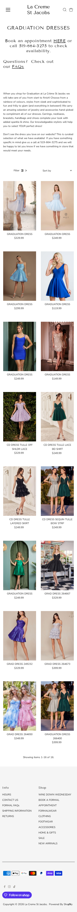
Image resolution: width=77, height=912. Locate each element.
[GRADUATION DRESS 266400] (57, 706)
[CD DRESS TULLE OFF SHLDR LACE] (19, 416)
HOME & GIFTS (47, 832)
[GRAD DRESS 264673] (57, 635)
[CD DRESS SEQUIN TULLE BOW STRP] (57, 491)
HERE (59, 40)
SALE (41, 838)
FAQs (18, 66)
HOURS (6, 794)
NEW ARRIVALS (47, 843)
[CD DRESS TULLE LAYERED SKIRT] (19, 491)
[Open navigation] (11, 9)
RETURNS (8, 816)
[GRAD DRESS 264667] (57, 565)
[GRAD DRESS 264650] (19, 706)
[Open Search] (64, 9)
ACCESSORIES (46, 827)
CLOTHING (44, 816)
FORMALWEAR (47, 811)
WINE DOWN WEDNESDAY (54, 794)
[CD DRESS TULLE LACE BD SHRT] (57, 416)
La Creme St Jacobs (38, 9)
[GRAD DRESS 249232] (19, 635)
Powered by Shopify (61, 904)
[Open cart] (71, 9)
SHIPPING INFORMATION (17, 811)
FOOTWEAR (45, 821)
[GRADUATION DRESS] (19, 205)
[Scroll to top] (69, 904)
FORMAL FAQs (10, 805)
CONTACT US (10, 800)
